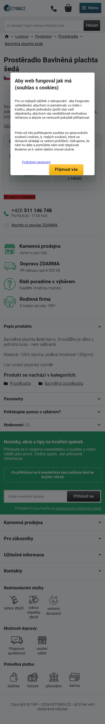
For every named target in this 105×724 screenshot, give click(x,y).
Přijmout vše (66, 169)
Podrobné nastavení (36, 162)
